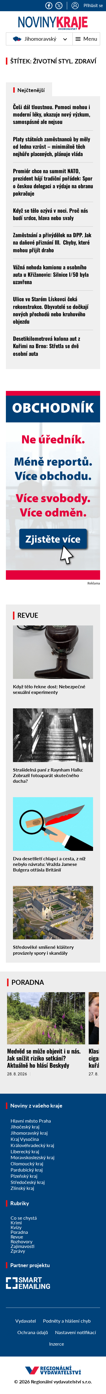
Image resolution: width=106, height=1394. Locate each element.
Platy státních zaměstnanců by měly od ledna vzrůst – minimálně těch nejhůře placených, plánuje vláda (51, 146)
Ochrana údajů (32, 1332)
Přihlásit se (93, 5)
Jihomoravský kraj (29, 1133)
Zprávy (18, 1251)
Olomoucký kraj (27, 1163)
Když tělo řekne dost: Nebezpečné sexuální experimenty (49, 689)
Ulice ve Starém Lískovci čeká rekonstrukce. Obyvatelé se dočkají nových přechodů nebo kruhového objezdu (50, 310)
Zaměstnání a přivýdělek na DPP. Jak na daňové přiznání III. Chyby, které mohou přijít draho (52, 242)
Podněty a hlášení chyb (67, 1320)
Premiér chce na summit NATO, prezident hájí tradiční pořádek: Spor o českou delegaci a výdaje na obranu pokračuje (53, 182)
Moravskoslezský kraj (32, 1157)
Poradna (19, 1232)
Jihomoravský (40, 38)
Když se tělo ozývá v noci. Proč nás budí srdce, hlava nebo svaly (50, 214)
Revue (17, 1236)
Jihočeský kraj (25, 1126)
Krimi (16, 1222)
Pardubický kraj (27, 1169)
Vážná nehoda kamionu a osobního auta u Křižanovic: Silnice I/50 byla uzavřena (51, 274)
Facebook (48, 5)
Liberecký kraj (25, 1151)
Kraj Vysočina (25, 1139)
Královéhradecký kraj (32, 1145)
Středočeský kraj (28, 1182)
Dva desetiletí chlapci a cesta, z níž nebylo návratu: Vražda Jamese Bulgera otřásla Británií (49, 864)
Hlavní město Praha (31, 1120)
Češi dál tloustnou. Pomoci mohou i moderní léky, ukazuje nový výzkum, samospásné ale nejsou (51, 114)
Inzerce (56, 1344)
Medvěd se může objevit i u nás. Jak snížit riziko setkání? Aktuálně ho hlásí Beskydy (44, 1057)
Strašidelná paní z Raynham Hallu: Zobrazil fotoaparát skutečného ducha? (48, 775)
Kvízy (16, 1227)
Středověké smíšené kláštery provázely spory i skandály (43, 949)
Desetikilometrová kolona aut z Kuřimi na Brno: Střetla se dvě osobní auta (46, 346)
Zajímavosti (22, 1246)
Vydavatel (25, 1320)
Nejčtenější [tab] (30, 90)
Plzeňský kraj (24, 1176)
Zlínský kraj (22, 1188)
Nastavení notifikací (75, 1332)
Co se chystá (24, 1218)
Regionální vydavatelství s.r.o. (61, 1381)
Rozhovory (21, 1241)
